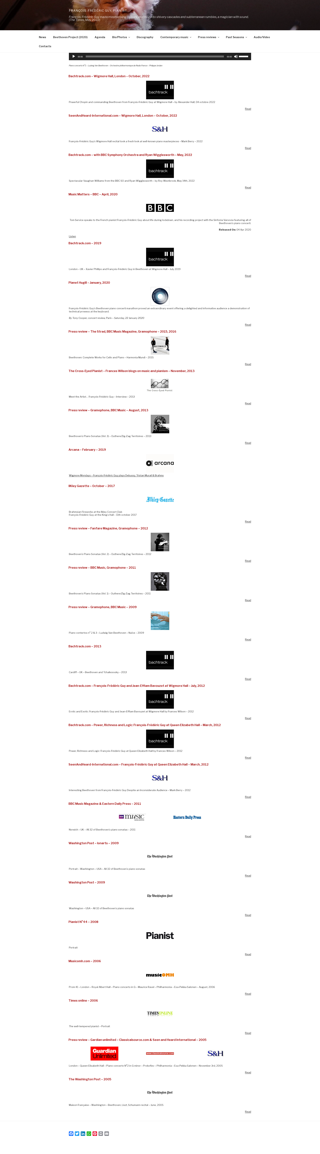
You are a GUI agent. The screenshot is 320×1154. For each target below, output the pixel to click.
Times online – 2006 (83, 1000)
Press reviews (207, 37)
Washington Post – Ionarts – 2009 (94, 843)
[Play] (74, 56)
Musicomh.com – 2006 (85, 961)
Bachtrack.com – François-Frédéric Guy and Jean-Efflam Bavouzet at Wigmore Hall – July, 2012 (137, 686)
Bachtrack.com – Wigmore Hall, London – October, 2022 (109, 76)
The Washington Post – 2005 (90, 1079)
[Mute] (236, 56)
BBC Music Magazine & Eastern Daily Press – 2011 (105, 804)
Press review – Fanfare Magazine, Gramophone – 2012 (108, 528)
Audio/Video (262, 37)
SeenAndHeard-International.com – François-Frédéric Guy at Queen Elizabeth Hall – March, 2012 (139, 764)
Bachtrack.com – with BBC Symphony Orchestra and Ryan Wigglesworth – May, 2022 (130, 155)
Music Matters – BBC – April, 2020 (93, 194)
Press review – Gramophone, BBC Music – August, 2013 (108, 410)
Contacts (45, 46)
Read (248, 108)
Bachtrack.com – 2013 (85, 646)
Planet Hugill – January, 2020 (89, 282)
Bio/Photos (119, 37)
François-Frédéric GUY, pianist (98, 10)
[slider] (244, 56)
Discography (145, 37)
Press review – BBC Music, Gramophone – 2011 (102, 567)
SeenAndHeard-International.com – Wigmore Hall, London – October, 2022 (123, 115)
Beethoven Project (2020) (70, 37)
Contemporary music (174, 37)
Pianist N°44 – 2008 (83, 922)
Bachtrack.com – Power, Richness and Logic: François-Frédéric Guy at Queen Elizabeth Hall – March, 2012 (145, 725)
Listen (72, 236)
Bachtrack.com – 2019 (85, 243)
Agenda (100, 37)
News (42, 37)
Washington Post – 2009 (87, 882)
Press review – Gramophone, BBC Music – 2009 (103, 607)
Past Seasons (235, 37)
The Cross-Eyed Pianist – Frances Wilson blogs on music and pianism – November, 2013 (132, 371)
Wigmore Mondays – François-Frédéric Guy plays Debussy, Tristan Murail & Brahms (116, 475)
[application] (160, 56)
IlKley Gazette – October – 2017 (92, 486)
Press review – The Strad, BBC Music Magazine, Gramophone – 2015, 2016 (122, 331)
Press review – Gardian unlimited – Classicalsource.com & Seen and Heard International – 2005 (137, 1040)
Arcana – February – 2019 (87, 449)
